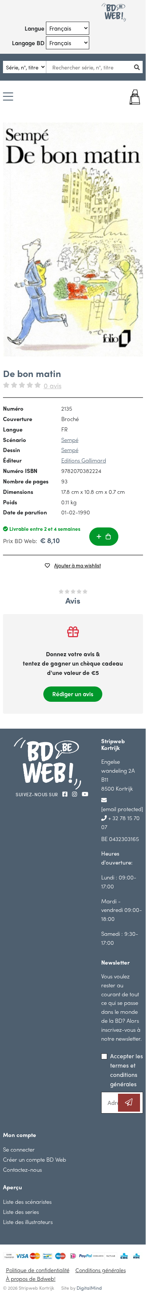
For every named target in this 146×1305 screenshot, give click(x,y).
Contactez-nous (22, 1169)
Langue (34, 28)
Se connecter (19, 1149)
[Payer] (131, 97)
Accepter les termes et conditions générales (126, 1070)
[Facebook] (65, 793)
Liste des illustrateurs (28, 1221)
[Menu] (8, 97)
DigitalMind (89, 1287)
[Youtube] (85, 793)
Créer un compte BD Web (34, 1159)
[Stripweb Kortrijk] (113, 12)
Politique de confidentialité (37, 1270)
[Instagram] (75, 793)
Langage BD (28, 42)
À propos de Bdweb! (31, 1278)
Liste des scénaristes (27, 1201)
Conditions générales (100, 1270)
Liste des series (21, 1211)
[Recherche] (139, 67)
